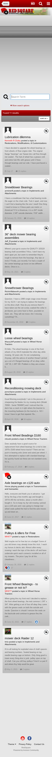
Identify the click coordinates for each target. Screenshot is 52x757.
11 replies (30, 565)
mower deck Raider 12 (19, 638)
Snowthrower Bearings (19, 288)
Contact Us (39, 744)
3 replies (27, 272)
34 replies (27, 419)
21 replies (27, 517)
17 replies (27, 622)
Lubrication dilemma (17, 137)
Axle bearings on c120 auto (22, 482)
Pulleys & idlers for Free (20, 533)
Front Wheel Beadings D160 (23, 435)
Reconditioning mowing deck (23, 388)
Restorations (33, 536)
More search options (20, 105)
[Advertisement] (26, 65)
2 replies (26, 669)
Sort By (43, 118)
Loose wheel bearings (19, 338)
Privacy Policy (25, 744)
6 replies (30, 467)
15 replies (22, 171)
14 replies (30, 218)
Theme (11, 744)
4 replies (32, 322)
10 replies (29, 372)
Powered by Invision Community (26, 750)
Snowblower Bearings (18, 187)
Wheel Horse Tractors (37, 439)
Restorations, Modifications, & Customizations (26, 143)
